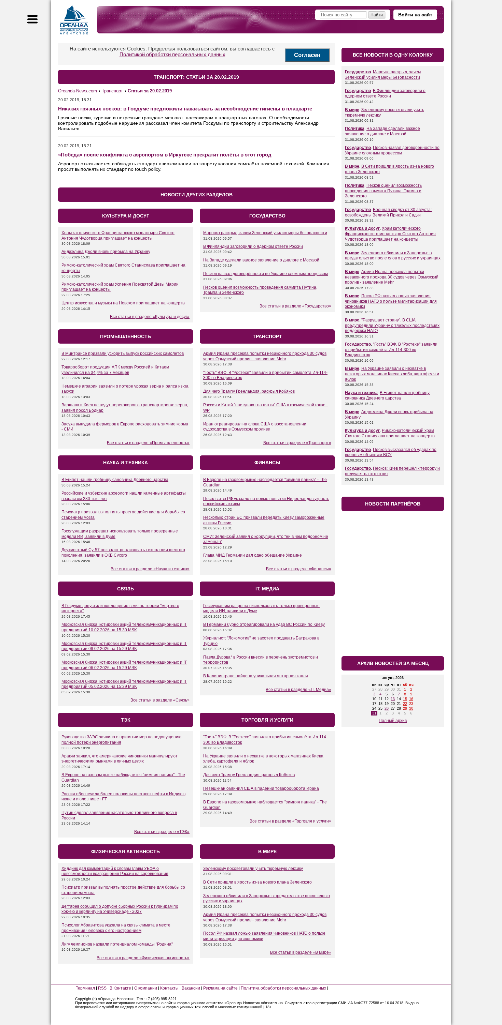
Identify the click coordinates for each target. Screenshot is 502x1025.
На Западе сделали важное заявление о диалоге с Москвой (261, 260)
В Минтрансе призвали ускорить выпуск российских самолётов (122, 353)
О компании (145, 988)
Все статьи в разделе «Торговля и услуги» (290, 821)
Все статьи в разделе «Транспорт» (297, 442)
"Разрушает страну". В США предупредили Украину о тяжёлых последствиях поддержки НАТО (392, 325)
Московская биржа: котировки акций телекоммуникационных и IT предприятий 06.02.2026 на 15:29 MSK (124, 665)
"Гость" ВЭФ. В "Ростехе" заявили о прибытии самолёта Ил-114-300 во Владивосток (391, 349)
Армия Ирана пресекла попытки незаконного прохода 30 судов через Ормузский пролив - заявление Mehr (264, 356)
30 (393, 689)
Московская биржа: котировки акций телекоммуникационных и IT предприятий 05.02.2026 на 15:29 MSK (124, 684)
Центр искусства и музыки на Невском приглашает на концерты (123, 303)
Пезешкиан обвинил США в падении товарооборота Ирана (261, 788)
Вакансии (191, 988)
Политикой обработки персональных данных (172, 54)
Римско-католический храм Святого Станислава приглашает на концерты (390, 433)
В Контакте (120, 988)
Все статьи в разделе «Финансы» (298, 569)
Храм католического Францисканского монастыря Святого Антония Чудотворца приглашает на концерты (118, 235)
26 (387, 708)
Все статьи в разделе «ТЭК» (162, 831)
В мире (352, 109)
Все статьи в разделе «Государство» (295, 306)
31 (399, 689)
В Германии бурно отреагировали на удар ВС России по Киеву (264, 624)
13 (393, 699)
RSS (102, 988)
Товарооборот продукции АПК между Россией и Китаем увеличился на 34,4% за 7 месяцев (115, 370)
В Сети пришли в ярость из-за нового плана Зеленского (257, 882)
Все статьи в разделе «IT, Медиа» (298, 689)
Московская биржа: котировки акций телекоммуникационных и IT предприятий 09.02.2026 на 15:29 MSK (124, 646)
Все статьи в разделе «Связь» (160, 700)
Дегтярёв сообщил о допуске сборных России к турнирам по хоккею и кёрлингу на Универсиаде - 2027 (119, 909)
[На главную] (74, 20)
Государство (358, 72)
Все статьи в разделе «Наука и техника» (150, 569)
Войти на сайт (415, 14)
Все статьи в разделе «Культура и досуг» (150, 316)
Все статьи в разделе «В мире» (300, 952)
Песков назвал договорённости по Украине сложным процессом (265, 273)
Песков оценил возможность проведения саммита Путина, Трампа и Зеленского (383, 190)
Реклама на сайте (220, 988)
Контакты (169, 988)
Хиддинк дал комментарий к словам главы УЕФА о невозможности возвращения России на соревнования (114, 871)
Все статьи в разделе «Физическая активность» (143, 957)
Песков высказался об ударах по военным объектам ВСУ (390, 452)
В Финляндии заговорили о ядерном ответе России (253, 246)
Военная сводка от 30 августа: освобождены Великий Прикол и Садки (388, 212)
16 (411, 699)
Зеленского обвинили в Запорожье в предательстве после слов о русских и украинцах (393, 256)
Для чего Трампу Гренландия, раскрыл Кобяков (249, 391)
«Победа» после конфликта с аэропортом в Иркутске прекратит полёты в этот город (164, 154)
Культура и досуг (362, 228)
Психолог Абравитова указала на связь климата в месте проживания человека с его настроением (115, 928)
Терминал (85, 988)
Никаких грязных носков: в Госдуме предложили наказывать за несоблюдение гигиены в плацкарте (185, 108)
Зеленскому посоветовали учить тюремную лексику (253, 868)
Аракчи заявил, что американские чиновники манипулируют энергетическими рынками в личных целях (119, 759)
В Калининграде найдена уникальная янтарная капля (255, 676)
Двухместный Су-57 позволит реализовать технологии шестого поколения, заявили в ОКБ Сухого (123, 552)
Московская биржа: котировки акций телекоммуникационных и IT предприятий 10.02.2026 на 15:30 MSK (124, 627)
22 (405, 704)
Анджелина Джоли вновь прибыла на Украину (105, 251)
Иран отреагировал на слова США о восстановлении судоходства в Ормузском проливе (254, 427)
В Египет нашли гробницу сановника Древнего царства (114, 479)
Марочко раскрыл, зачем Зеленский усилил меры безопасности (265, 232)
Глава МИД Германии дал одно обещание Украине (252, 555)
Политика (354, 128)
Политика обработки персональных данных (283, 988)
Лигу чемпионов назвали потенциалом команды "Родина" (117, 944)
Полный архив (393, 720)
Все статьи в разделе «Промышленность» (148, 442)
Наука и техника (361, 392)
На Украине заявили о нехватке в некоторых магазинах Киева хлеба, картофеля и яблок (392, 373)
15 (405, 699)
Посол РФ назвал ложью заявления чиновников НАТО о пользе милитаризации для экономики (391, 301)
